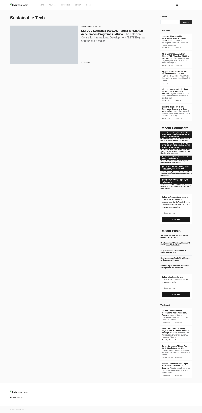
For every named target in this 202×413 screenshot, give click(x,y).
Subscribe (176, 219)
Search (163, 17)
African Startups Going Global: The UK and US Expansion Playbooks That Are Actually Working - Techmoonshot (176, 134)
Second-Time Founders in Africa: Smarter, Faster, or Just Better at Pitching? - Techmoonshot (175, 167)
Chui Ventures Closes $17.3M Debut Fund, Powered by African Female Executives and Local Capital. (175, 186)
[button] (177, 5)
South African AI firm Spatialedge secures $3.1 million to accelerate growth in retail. (175, 139)
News (89, 26)
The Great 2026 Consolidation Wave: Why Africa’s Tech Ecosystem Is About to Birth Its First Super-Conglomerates (175, 151)
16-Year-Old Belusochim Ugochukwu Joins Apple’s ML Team (174, 236)
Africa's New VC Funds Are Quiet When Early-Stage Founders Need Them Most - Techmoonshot (175, 180)
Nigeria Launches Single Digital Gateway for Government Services (175, 259)
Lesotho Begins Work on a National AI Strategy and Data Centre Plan (174, 267)
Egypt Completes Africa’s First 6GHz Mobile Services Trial (173, 251)
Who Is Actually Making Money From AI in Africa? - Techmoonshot (175, 157)
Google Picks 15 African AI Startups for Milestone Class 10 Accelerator (174, 161)
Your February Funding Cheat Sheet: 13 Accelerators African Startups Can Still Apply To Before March (176, 173)
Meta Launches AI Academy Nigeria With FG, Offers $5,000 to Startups (175, 244)
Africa (84, 26)
